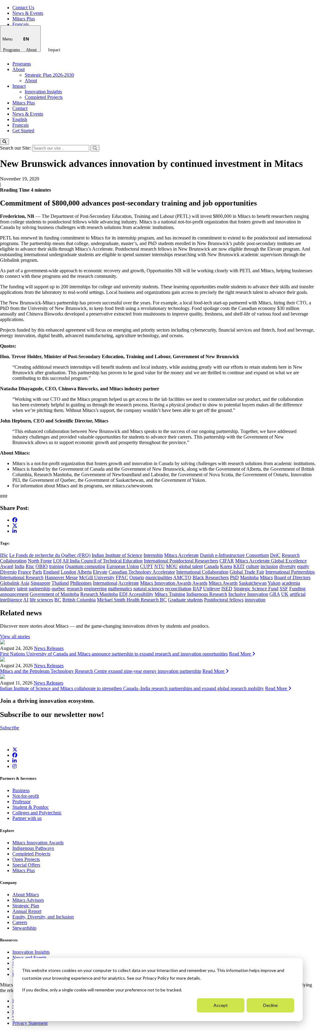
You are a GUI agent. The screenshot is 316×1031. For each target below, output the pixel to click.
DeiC (275, 555)
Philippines (81, 583)
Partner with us (27, 818)
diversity (287, 566)
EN (26, 39)
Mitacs (266, 577)
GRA (274, 594)
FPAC (122, 577)
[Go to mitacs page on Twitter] (14, 525)
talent (22, 588)
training (56, 566)
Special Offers (26, 865)
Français (20, 24)
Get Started (23, 130)
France (24, 572)
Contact (19, 108)
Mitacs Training (170, 594)
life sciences (41, 599)
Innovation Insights (43, 91)
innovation (255, 599)
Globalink (9, 583)
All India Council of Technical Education (102, 560)
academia (291, 583)
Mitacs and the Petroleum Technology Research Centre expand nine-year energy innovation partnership (100, 671)
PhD (234, 577)
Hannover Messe (61, 577)
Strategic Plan (25, 905)
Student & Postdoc (30, 807)
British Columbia (79, 599)
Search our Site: (16, 148)
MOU (172, 566)
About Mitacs (25, 894)
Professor (21, 801)
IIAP (197, 588)
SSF (284, 588)
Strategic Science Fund (256, 588)
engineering (95, 588)
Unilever (211, 588)
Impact (54, 50)
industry (8, 588)
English (19, 119)
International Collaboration (202, 572)
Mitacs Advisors (28, 900)
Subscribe (9, 727)
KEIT (239, 566)
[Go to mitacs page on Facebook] (14, 520)
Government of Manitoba (54, 594)
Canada (211, 566)
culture (252, 566)
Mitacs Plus (23, 18)
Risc (30, 566)
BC (57, 599)
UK (285, 594)
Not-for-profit (25, 796)
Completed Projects (44, 97)
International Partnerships (290, 572)
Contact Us (23, 7)
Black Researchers (211, 577)
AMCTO (182, 577)
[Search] (4, 141)
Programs (11, 50)
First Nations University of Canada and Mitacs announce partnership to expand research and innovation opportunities (114, 653)
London (68, 572)
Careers (19, 922)
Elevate (100, 572)
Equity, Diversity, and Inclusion (43, 916)
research (75, 588)
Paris (37, 572)
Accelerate (128, 583)
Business (21, 790)
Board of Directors (292, 577)
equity (303, 566)
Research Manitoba (99, 594)
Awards (199, 583)
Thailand (60, 583)
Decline (270, 1005)
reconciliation (178, 588)
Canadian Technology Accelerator (142, 572)
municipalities (158, 577)
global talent (191, 566)
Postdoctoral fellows (223, 599)
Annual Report (26, 911)
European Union (122, 566)
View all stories (15, 636)
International (105, 583)
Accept (221, 1005)
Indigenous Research (206, 594)
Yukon (274, 583)
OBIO (41, 566)
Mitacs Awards (223, 583)
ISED (226, 588)
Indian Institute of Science (117, 555)
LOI (57, 560)
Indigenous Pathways (33, 848)
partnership (39, 588)
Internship (153, 555)
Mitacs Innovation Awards (165, 583)
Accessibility (140, 594)
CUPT (146, 566)
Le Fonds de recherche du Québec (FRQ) (49, 555)
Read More (240, 653)
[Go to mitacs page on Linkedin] (14, 531)
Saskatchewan (253, 583)
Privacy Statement (30, 1023)
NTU (159, 566)
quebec (58, 588)
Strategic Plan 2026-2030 (49, 75)
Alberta (84, 572)
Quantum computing (85, 566)
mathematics (120, 588)
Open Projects (26, 859)
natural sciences (148, 588)
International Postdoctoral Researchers (181, 560)
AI (25, 599)
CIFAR (226, 560)
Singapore (40, 583)
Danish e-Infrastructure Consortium (234, 555)
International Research (22, 577)
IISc (4, 555)
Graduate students (185, 599)
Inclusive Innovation (248, 594)
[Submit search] (94, 148)
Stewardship (24, 928)
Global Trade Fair (247, 572)
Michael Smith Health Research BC (132, 599)
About (31, 50)
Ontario (136, 577)
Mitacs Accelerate (181, 555)
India (19, 566)
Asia (24, 583)
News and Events (29, 957)
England (51, 572)
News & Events (27, 13)
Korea (226, 566)
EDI (123, 594)
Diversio (8, 572)
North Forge (40, 560)
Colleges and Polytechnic (37, 812)
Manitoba (249, 577)
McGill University (96, 577)
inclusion (269, 566)
